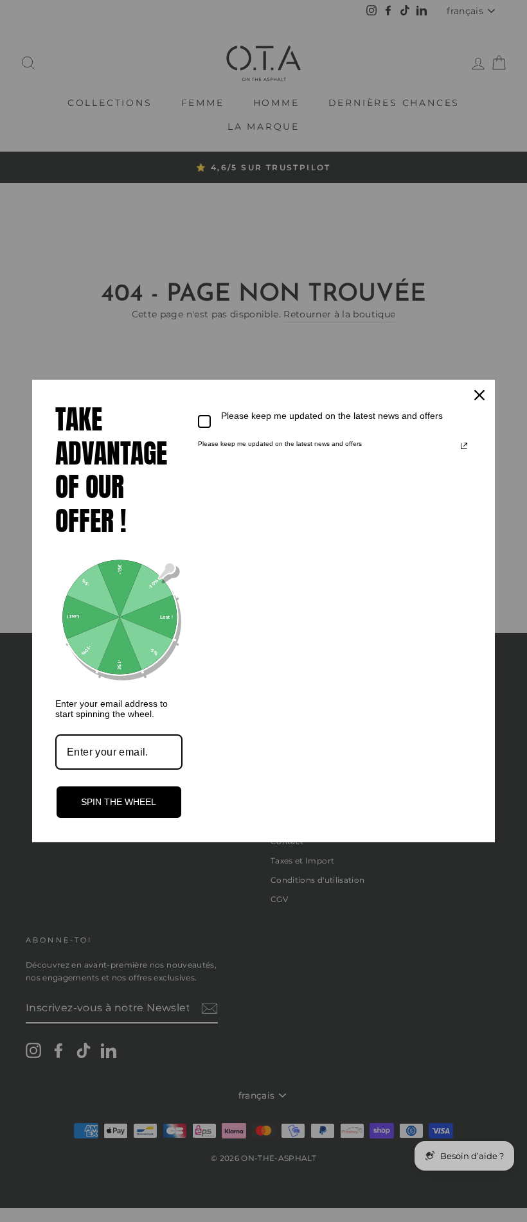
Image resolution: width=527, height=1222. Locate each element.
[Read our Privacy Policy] (464, 446)
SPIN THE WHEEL (118, 802)
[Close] (479, 395)
